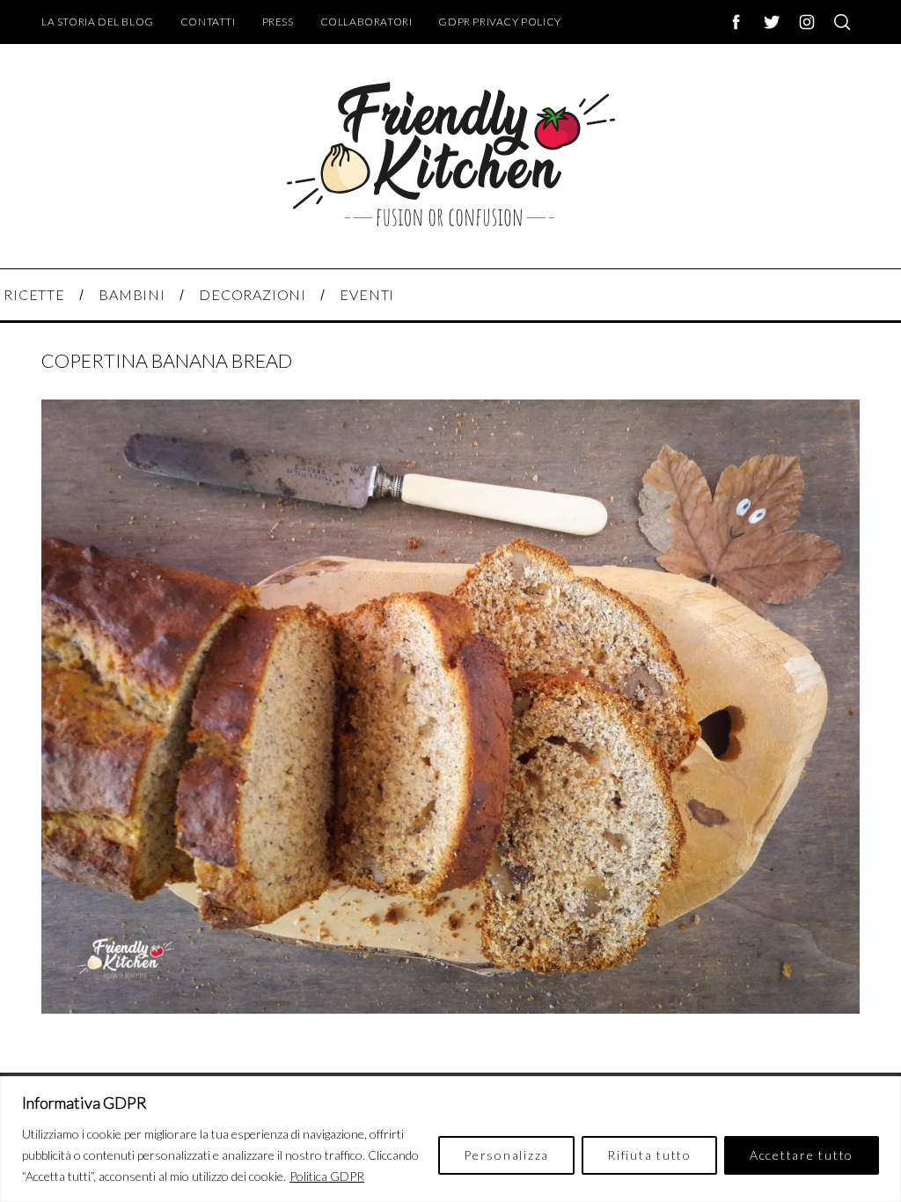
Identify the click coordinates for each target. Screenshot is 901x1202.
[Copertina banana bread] (450, 1008)
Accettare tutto (801, 1154)
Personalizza (506, 1154)
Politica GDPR (326, 1176)
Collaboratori (366, 21)
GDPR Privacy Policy (499, 21)
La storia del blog (97, 21)
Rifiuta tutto (649, 1154)
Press (278, 21)
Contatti (208, 21)
